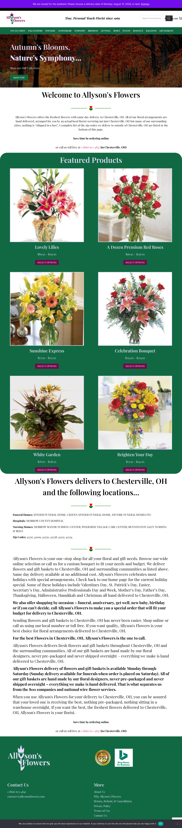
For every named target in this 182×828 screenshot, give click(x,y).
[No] (177, 823)
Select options (46, 262)
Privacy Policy (102, 806)
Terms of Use (102, 810)
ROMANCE (138, 30)
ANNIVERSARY (65, 30)
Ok (160, 823)
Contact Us (100, 815)
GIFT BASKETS (166, 30)
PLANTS (126, 30)
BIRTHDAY (93, 30)
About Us (99, 792)
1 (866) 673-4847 (91, 147)
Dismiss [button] (145, 4)
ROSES (116, 30)
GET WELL (106, 30)
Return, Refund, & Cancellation (113, 801)
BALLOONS (151, 30)
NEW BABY (50, 30)
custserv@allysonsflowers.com (26, 796)
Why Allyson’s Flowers (107, 796)
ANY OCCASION (17, 30)
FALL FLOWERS (35, 30)
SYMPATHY (80, 30)
